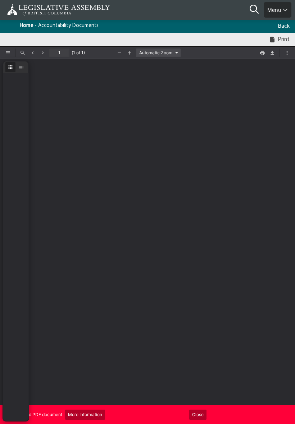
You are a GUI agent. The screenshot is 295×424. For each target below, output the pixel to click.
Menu (275, 9)
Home (26, 26)
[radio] (10, 67)
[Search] (257, 10)
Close (198, 414)
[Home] (29, 9)
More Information (85, 414)
